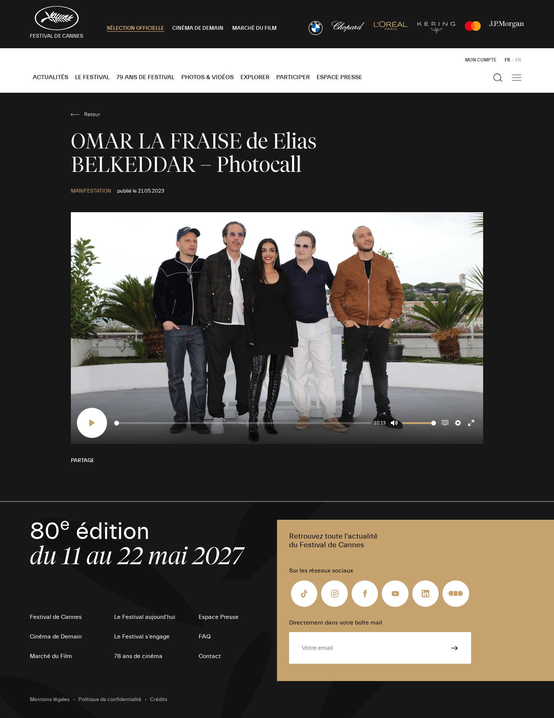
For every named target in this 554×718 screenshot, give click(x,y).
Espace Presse (339, 77)
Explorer (254, 77)
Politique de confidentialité (109, 700)
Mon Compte (480, 60)
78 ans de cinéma (138, 656)
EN (518, 60)
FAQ (205, 636)
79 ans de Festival (145, 77)
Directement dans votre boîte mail (335, 622)
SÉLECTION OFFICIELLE (135, 28)
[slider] (242, 423)
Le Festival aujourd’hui (144, 617)
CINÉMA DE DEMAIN (197, 28)
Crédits (158, 700)
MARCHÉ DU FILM (254, 28)
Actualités (50, 77)
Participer (293, 77)
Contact (210, 656)
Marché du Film (51, 656)
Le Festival (92, 77)
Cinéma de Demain (56, 636)
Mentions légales (50, 700)
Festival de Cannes (56, 617)
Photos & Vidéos (207, 77)
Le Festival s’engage (142, 636)
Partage (82, 461)
